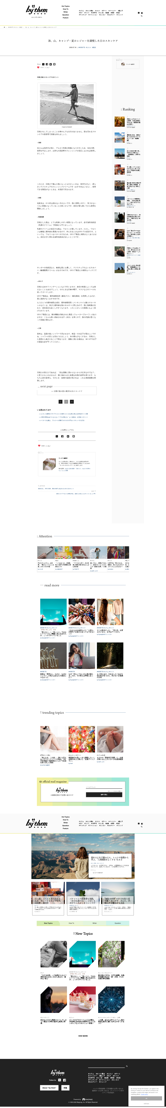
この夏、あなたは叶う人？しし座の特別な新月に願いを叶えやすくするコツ (111, 1021)
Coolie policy (144, 1094)
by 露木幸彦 (128, 569)
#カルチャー (111, 15)
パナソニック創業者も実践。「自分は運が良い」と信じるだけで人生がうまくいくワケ (82, 900)
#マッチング (83, 15)
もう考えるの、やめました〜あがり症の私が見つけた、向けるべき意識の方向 (110, 675)
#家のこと (133, 190)
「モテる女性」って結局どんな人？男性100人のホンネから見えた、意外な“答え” (54, 977)
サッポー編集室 (63, 458)
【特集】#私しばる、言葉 (48, 629)
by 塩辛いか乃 (94, 570)
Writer (65, 12)
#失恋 (118, 13)
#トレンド (120, 15)
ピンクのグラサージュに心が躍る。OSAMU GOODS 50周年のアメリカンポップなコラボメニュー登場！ (82, 1021)
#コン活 (101, 13)
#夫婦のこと (76, 560)
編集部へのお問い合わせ (100, 1090)
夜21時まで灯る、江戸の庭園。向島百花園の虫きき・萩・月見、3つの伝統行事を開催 (111, 977)
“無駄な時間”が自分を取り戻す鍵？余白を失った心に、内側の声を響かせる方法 (117, 900)
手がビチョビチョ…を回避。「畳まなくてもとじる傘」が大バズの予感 (46, 564)
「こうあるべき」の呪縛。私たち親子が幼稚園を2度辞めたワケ (63, 564)
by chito (128, 257)
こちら (86, 186)
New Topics (48, 923)
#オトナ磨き (89, 11)
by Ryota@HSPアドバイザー (47, 637)
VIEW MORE (83, 1036)
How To (65, 9)
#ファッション (92, 15)
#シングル (129, 221)
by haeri (71, 763)
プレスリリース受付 (117, 1090)
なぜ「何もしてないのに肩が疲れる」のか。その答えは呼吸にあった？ (81, 675)
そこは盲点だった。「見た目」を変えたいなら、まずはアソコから (110, 631)
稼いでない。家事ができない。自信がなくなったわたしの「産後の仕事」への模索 (98, 565)
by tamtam (110, 569)
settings (146, 1103)
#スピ (128, 142)
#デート (104, 11)
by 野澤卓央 (72, 982)
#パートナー (112, 11)
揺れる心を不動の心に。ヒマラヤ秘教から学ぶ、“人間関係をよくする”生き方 (110, 858)
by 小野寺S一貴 (130, 207)
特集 (65, 1088)
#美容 (112, 13)
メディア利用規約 (108, 1092)
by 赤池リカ (129, 143)
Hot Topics (66, 6)
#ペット (133, 126)
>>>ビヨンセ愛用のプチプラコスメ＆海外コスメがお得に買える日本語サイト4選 (63, 414)
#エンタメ (102, 15)
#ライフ (86, 13)
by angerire (129, 240)
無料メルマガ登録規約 (112, 791)
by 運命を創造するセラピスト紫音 (107, 1025)
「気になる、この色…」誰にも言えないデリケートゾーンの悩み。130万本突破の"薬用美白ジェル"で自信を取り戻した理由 (53, 760)
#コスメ (97, 11)
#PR (41, 755)
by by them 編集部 (131, 127)
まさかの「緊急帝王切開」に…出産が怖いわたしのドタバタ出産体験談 (110, 758)
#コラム (81, 11)
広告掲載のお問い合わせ (114, 1088)
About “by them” (49, 1088)
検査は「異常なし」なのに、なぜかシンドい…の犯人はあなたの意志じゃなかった (53, 675)
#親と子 (120, 11)
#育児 (136, 237)
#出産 (103, 755)
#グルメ (71, 1017)
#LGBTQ (94, 13)
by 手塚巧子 (76, 569)
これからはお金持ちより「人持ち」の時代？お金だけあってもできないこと (82, 632)
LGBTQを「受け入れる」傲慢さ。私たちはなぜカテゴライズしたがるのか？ (116, 564)
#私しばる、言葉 (130, 237)
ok (146, 1098)
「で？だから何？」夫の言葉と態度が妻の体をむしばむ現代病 (81, 564)
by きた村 (40, 569)
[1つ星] (38, 67)
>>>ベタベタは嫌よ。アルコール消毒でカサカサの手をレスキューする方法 (61, 420)
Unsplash (69, 127)
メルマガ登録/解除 (99, 1088)
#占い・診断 (116, 1017)
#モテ (81, 13)
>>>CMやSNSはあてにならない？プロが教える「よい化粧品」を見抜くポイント (63, 417)
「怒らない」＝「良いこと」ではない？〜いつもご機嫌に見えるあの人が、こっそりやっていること (53, 633)
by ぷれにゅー (101, 981)
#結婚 (107, 13)
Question (65, 15)
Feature (65, 17)
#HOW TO (81, 47)
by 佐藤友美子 (59, 569)
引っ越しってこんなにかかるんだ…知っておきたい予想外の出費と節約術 (47, 900)
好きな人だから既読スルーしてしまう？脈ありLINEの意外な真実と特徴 (54, 1021)
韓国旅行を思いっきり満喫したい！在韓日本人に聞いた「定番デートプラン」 (82, 759)
